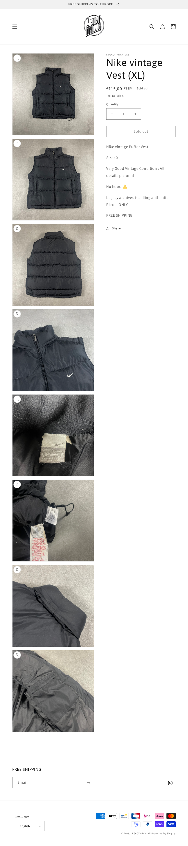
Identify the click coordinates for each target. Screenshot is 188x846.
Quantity (112, 104)
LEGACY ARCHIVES (141, 833)
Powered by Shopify (164, 833)
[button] (14, 26)
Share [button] (116, 228)
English (25, 826)
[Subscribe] (88, 782)
